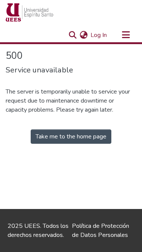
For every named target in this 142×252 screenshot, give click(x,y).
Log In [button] (99, 35)
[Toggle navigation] (125, 35)
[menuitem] (83, 35)
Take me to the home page (71, 136)
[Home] (44, 12)
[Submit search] (72, 35)
